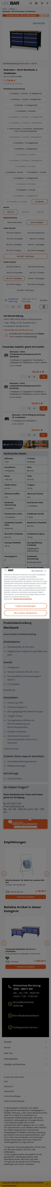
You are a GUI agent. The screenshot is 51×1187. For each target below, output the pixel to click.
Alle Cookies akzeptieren (25, 613)
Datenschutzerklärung (23, 599)
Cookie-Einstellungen (25, 606)
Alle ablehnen (37, 571)
